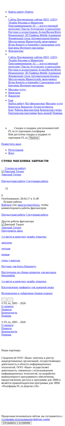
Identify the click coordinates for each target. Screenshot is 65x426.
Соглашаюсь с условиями (16, 422)
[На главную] (4, 5)
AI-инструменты (43, 106)
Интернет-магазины (32, 47)
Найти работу (16, 103)
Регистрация (15, 149)
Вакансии (14, 95)
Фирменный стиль (19, 38)
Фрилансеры (15, 50)
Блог (11, 109)
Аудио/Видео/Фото (49, 32)
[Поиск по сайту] (11, 122)
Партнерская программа (22, 113)
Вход (11, 153)
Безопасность (9, 312)
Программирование (20, 25)
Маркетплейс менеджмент (41, 41)
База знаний (45, 113)
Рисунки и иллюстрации (23, 32)
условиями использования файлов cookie (25, 419)
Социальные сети (49, 44)
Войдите (6, 204)
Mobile (44, 35)
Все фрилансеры (35, 103)
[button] (11, 16)
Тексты (25, 28)
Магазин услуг (17, 89)
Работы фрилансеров (27, 109)
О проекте (7, 306)
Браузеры (14, 47)
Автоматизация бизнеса (45, 38)
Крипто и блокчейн (27, 44)
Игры (12, 44)
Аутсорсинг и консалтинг (45, 28)
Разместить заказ (11, 143)
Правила (6, 309)
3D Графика (32, 35)
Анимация (54, 35)
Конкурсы (14, 92)
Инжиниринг (16, 35)
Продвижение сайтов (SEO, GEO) (37, 19)
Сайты (12, 19)
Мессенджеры (17, 41)
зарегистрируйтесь (29, 204)
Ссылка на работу (15, 168)
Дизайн (13, 22)
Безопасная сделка (51, 109)
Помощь (57, 113)
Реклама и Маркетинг (31, 22)
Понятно (34, 138)
